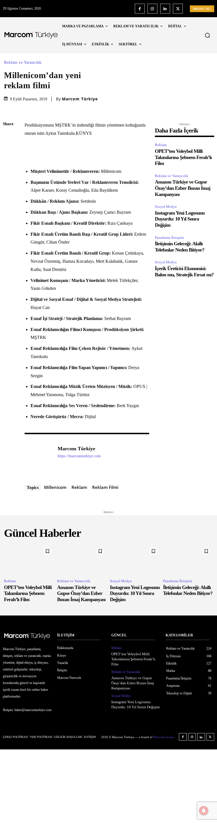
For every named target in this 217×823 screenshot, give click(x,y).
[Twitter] (178, 9)
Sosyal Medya (166, 206)
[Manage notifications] (203, 810)
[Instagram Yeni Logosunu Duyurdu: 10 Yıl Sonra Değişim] (135, 559)
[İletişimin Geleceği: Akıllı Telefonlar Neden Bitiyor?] (188, 559)
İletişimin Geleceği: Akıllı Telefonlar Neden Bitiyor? (187, 590)
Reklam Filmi (105, 487)
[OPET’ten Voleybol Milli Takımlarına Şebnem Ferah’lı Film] (29, 559)
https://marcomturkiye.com (79, 456)
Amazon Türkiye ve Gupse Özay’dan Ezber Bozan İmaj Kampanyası (182, 188)
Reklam (79, 487)
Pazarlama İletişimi (169, 237)
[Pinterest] (8, 164)
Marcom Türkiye (80, 99)
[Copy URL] (8, 217)
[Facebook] (140, 9)
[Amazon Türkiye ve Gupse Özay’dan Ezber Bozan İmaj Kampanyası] (82, 559)
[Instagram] (152, 9)
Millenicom (55, 487)
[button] (207, 35)
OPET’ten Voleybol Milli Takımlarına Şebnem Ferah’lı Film (183, 157)
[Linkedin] (165, 9)
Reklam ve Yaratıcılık (23, 62)
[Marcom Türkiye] (38, 457)
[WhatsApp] (8, 177)
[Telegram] (8, 203)
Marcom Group (163, 737)
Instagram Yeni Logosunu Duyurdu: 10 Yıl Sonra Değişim (180, 219)
